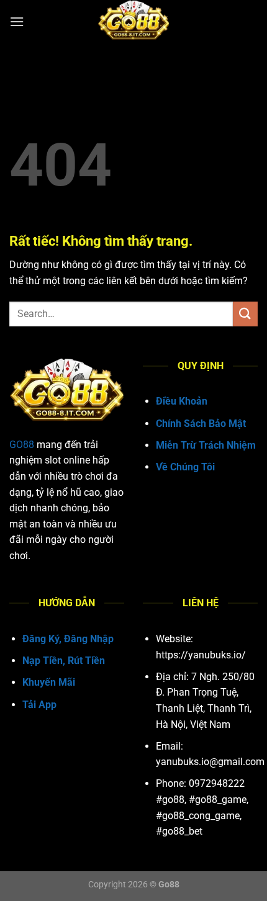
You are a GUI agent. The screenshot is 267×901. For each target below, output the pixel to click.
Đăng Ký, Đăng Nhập (68, 639)
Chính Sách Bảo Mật (201, 423)
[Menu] (16, 21)
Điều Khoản (181, 401)
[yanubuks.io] (133, 21)
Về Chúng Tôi (185, 467)
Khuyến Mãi (48, 682)
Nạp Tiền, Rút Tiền (63, 660)
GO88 (21, 444)
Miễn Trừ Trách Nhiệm (206, 445)
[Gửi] (245, 314)
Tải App (39, 704)
